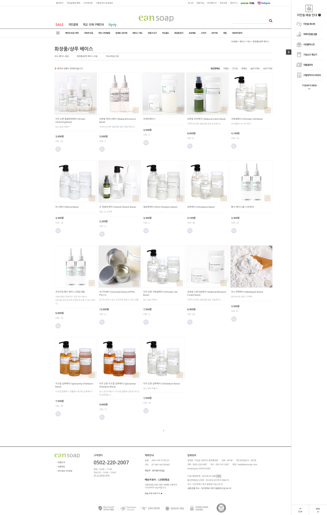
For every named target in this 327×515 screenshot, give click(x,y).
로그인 (190, 3)
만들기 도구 (152, 33)
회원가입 (200, 3)
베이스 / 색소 (137, 33)
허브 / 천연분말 (104, 33)
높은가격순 (255, 68)
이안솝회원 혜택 (73, 3)
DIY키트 (215, 33)
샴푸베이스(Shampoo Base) (200, 206)
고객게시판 (88, 3)
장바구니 (234, 3)
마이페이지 (211, 3)
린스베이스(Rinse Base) (66, 206)
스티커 (203, 33)
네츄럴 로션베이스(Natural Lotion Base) (206, 118)
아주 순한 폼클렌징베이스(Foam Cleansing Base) (70, 120)
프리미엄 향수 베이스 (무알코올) (70, 291)
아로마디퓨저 (237, 33)
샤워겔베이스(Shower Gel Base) (246, 118)
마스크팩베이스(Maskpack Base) (247, 291)
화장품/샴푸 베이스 (261, 41)
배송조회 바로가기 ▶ (154, 493)
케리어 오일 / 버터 (72, 33)
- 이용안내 (60, 462)
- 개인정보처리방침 (64, 470)
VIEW (218, 476)
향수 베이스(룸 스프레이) (242, 206)
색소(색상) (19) (112, 56)
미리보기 (58, 149)
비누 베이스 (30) (61, 56)
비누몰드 (165, 33)
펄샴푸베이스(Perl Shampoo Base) (160, 206)
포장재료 (192, 33)
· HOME (233, 41)
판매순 (244, 68)
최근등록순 (215, 68)
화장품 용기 (178, 33)
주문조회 (223, 3)
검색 (269, 20)
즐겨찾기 (60, 3)
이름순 (226, 68)
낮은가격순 (267, 68)
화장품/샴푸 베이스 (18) (87, 56)
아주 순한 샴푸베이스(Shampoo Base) (161, 383)
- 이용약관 (60, 466)
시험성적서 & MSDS (104, 3)
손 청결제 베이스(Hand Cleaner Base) (117, 206)
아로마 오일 (88, 33)
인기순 (235, 68)
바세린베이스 (149, 118)
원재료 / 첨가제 (121, 33)
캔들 (225, 33)
